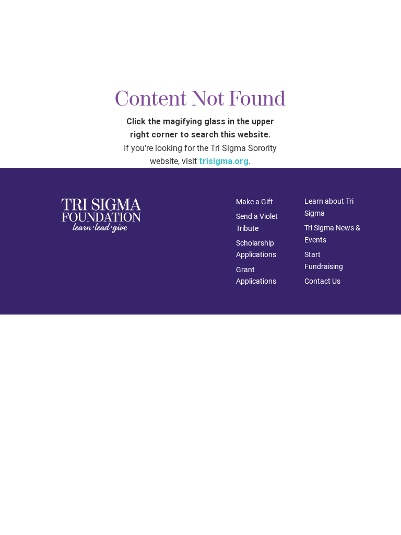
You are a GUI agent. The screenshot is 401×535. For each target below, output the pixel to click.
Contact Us (322, 281)
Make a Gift (254, 201)
